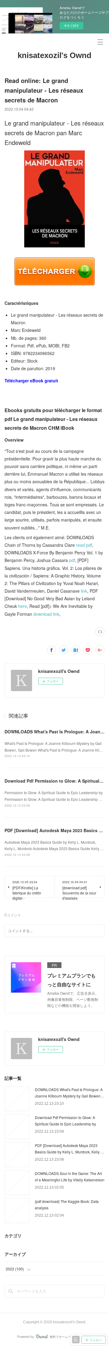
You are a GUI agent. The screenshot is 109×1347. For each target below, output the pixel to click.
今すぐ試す (71, 25)
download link (46, 614)
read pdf (84, 545)
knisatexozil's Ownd (54, 55)
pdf (72, 560)
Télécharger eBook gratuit (31, 380)
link (84, 591)
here (22, 606)
